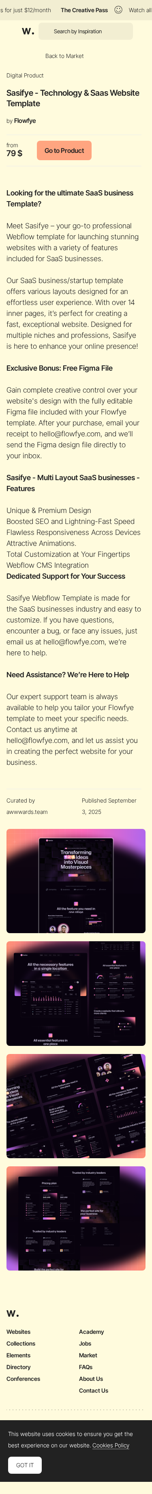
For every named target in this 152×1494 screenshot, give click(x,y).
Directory (18, 1366)
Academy (91, 1331)
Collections (20, 1343)
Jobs (85, 1343)
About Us (91, 1378)
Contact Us (93, 1390)
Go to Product (64, 150)
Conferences (23, 1378)
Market (88, 1355)
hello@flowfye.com (70, 433)
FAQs (85, 1366)
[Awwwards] (28, 31)
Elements (18, 1355)
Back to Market (64, 55)
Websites (18, 1331)
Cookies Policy (110, 1445)
